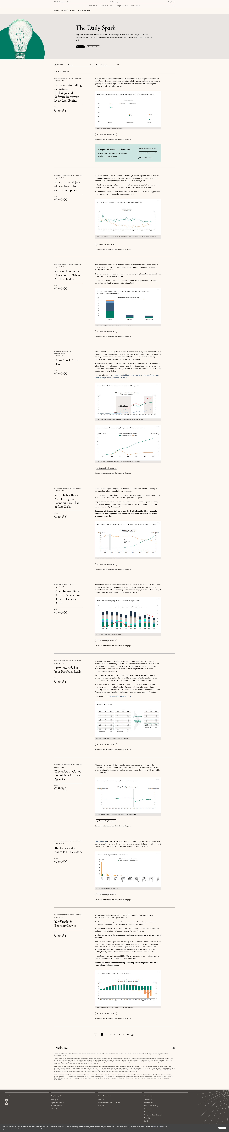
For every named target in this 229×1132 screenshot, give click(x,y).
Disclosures (147, 1109)
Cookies (146, 1121)
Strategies (54, 1099)
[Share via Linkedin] (65, 110)
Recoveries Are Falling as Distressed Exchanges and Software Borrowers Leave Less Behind (68, 93)
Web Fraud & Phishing (151, 1106)
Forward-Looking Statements (153, 1115)
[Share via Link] (55, 110)
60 (128, 1034)
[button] (95, 1034)
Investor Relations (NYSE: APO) (108, 1103)
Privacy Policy (158, 1127)
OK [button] (222, 1128)
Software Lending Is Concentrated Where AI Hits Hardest (67, 275)
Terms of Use (148, 1099)
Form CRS (147, 1118)
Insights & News (56, 1106)
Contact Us (101, 1106)
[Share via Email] (59, 110)
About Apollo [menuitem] (135, 6)
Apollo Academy (56, 1103)
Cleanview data (101, 841)
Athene (100, 1099)
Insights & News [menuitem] (122, 6)
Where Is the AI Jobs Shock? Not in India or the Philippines (67, 186)
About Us (54, 1109)
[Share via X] (62, 110)
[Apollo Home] (114, 2)
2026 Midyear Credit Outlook (120, 696)
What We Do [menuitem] (93, 6)
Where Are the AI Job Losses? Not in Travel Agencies (67, 775)
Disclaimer (147, 1112)
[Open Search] (173, 6)
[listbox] (79, 65)
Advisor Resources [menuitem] (107, 6)
